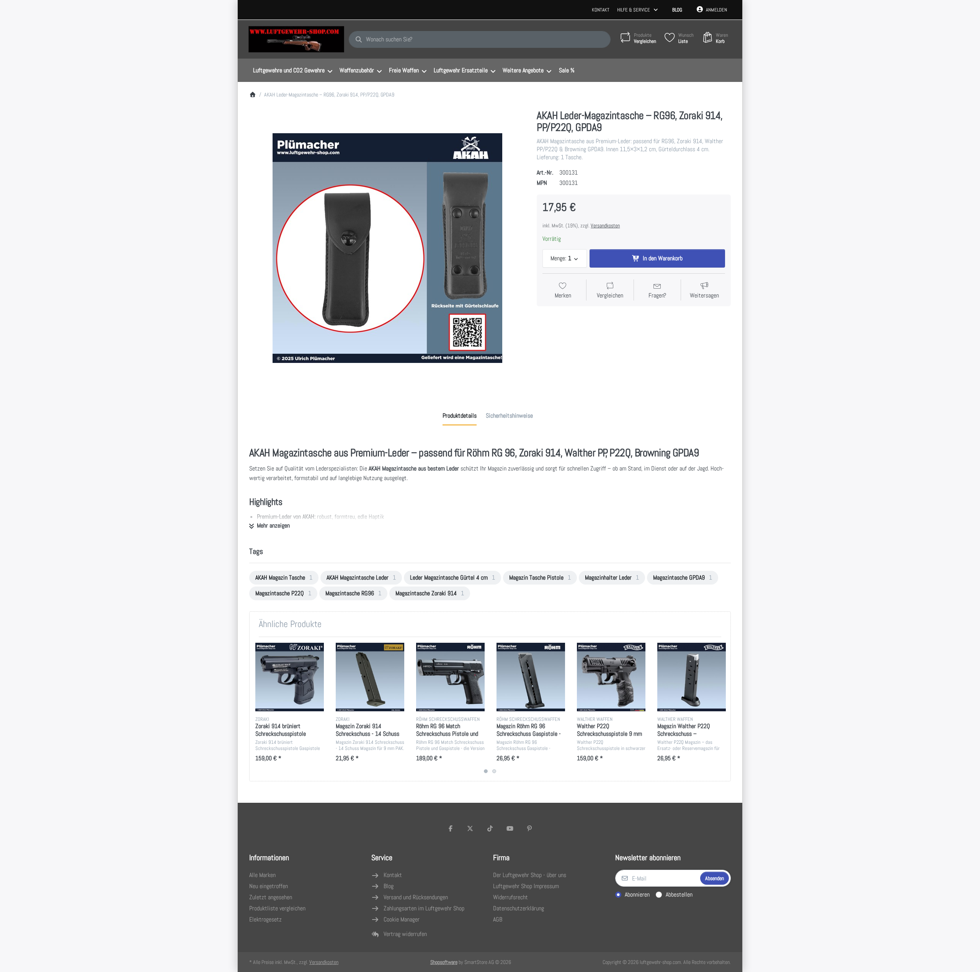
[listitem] (387, 248)
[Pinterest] (529, 828)
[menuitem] (292, 70)
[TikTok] (490, 828)
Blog (677, 10)
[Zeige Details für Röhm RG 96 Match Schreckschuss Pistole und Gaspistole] (450, 677)
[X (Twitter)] (470, 828)
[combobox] (480, 39)
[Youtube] (509, 828)
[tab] (460, 415)
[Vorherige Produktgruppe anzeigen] (258, 709)
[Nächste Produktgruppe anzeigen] (721, 709)
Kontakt (600, 10)
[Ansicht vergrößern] (387, 248)
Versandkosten (605, 225)
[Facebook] (450, 828)
